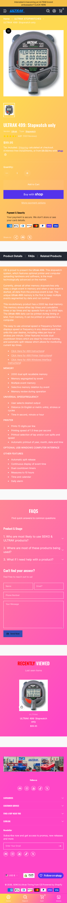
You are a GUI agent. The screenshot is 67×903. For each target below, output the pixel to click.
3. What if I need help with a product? (28, 559)
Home (6, 18)
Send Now (15, 634)
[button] (48, 11)
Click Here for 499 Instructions (27, 351)
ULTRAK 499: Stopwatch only (19, 22)
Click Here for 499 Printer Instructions (31, 355)
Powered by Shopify (52, 884)
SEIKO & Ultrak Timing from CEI (27, 884)
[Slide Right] (61, 3)
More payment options (33, 202)
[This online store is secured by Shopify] (29, 875)
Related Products (51, 256)
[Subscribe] (60, 846)
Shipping (23, 147)
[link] (20, 136)
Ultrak (14, 131)
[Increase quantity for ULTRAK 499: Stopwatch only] (27, 173)
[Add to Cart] (22, 707)
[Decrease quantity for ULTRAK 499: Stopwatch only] (6, 173)
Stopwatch (31, 131)
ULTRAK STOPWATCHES (27, 18)
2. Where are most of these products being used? (31, 550)
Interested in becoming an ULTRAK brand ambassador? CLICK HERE (33, 3)
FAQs (31, 256)
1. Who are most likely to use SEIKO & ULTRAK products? (28, 538)
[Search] (48, 11)
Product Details (12, 256)
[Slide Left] (5, 3)
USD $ (12, 875)
